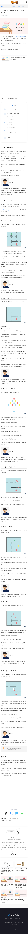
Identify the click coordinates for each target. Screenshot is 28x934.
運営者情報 (7, 922)
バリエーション (9, 820)
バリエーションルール (13, 818)
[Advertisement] (14, 80)
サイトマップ (14, 924)
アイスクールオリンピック (13, 113)
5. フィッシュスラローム (10, 127)
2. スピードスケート (10, 119)
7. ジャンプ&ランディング (11, 132)
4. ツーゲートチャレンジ (10, 124)
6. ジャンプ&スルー (9, 130)
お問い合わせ (20, 922)
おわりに (9, 137)
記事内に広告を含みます (13, 98)
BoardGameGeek (20, 36)
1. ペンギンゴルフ (9, 116)
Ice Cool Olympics (6, 210)
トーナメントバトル (11, 109)
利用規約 (13, 922)
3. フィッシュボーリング (10, 122)
